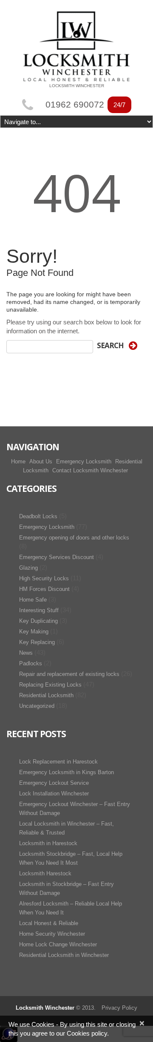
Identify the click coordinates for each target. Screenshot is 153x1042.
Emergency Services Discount (56, 557)
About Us (40, 461)
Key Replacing (37, 642)
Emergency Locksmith (83, 461)
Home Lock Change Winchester (58, 944)
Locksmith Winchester (45, 1008)
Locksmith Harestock (45, 873)
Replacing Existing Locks (50, 684)
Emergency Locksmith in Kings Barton (66, 772)
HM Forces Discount (44, 589)
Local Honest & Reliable (48, 923)
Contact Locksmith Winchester (90, 470)
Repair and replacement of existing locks (69, 674)
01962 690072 (74, 104)
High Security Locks (44, 578)
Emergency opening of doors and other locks (74, 537)
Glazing (28, 568)
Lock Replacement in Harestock (58, 761)
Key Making (33, 631)
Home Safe (33, 599)
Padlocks (30, 663)
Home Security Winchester (52, 934)
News (26, 653)
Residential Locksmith (46, 695)
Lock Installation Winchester (54, 793)
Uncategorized (36, 706)
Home (18, 461)
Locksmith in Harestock (48, 843)
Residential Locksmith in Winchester (64, 955)
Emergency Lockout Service (54, 783)
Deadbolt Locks (38, 516)
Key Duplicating (38, 621)
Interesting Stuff (39, 610)
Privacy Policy (119, 1008)
